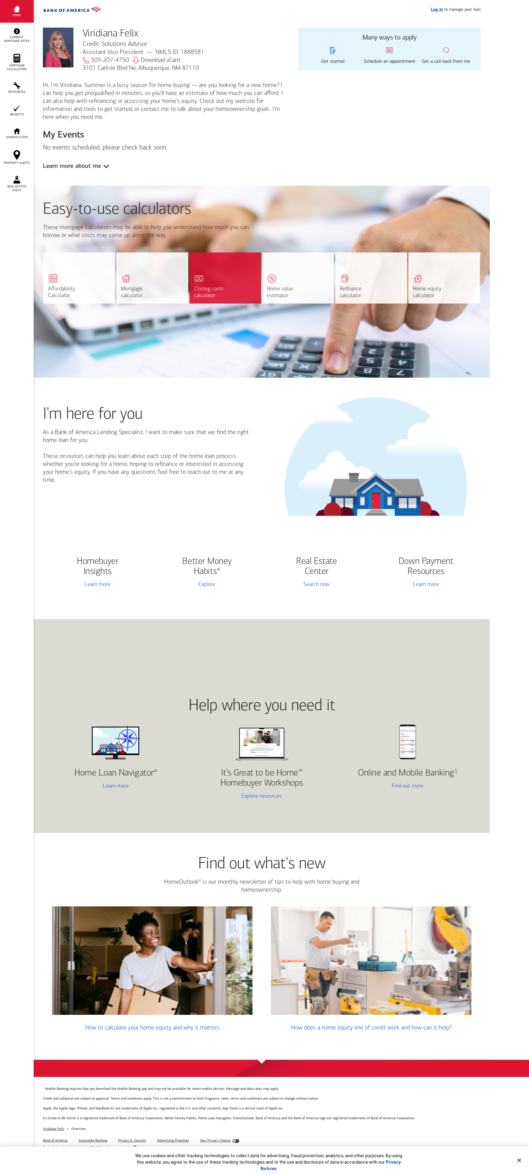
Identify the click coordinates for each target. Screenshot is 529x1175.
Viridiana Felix (53, 1129)
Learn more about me (72, 165)
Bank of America (55, 1140)
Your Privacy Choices (215, 1140)
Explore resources (262, 796)
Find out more (381, 787)
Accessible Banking (93, 1140)
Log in (437, 9)
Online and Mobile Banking (406, 773)
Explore (207, 585)
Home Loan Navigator (115, 773)
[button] (17, 35)
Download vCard (160, 60)
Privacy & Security (132, 1140)
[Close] (519, 1160)
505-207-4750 (110, 60)
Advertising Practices (173, 1140)
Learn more (97, 585)
